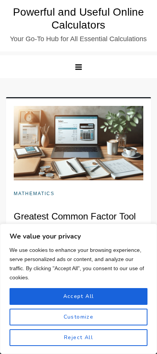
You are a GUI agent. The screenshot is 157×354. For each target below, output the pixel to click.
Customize (79, 316)
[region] (78, 289)
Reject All (78, 337)
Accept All (78, 296)
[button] (78, 66)
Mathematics (34, 193)
